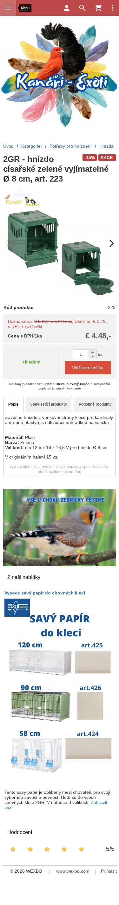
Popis (13, 404)
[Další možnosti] (112, 8)
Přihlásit (109, 871)
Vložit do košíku (87, 367)
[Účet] (67, 8)
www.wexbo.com (72, 871)
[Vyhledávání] (82, 8)
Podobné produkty (95, 404)
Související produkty (48, 404)
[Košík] (98, 8)
